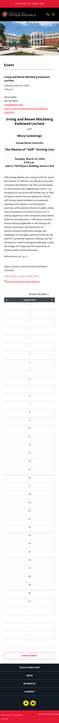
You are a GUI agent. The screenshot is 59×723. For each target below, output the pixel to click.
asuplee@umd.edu (13, 104)
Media (29, 675)
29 (29, 329)
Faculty (36, 276)
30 (29, 337)
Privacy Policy (6, 715)
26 (29, 304)
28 (29, 321)
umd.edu (4, 719)
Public (14, 276)
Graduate (28, 276)
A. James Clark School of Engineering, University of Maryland (19, 10)
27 (29, 313)
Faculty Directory (29, 667)
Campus (21, 276)
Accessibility (17, 715)
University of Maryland (29, 4)
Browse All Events (38, 294)
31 (29, 346)
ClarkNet (29, 691)
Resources (29, 683)
